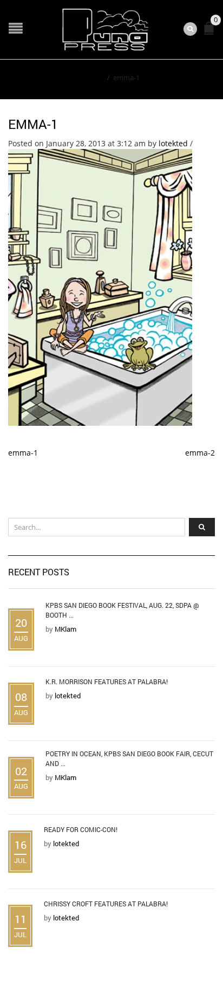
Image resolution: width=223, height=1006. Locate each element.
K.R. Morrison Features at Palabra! (106, 681)
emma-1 (33, 124)
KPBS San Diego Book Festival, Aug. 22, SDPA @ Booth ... (122, 610)
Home (94, 77)
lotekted (173, 143)
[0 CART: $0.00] (211, 32)
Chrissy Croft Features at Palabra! (106, 903)
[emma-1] (100, 286)
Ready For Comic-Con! (80, 829)
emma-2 (200, 452)
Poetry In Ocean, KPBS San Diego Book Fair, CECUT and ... (129, 758)
